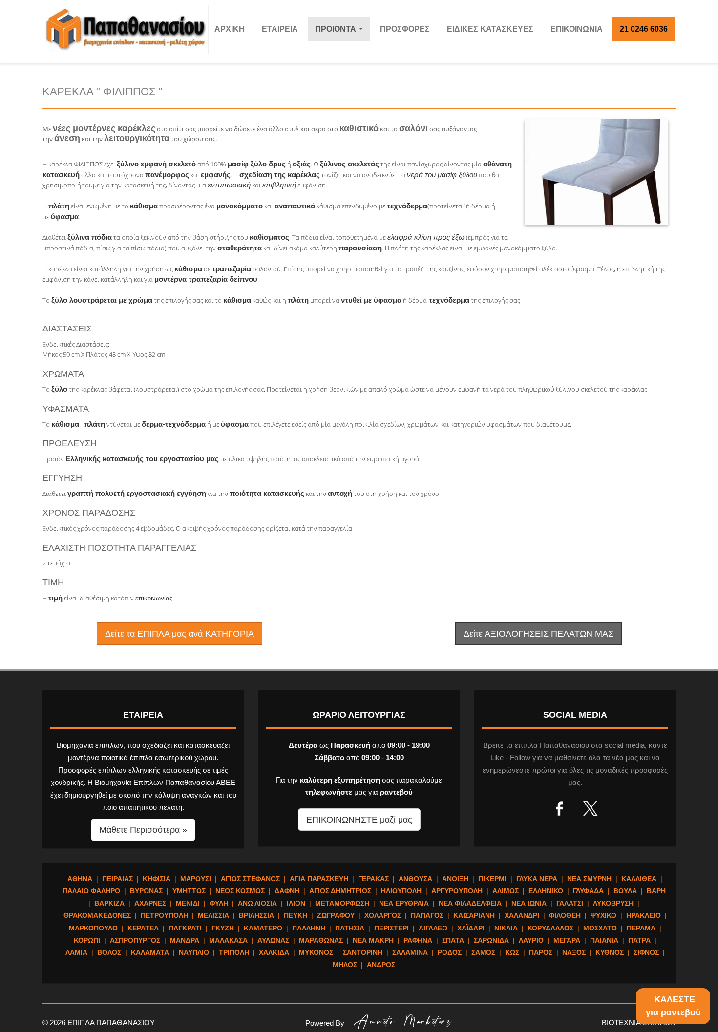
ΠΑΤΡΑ (639, 940)
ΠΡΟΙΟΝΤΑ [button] (341, 32)
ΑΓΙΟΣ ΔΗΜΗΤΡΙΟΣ (340, 891)
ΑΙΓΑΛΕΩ (433, 928)
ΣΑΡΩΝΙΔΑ (491, 940)
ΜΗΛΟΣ (345, 965)
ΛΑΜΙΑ (76, 952)
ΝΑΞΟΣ (574, 952)
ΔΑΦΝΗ (287, 891)
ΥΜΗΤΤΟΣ (189, 891)
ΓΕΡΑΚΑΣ (373, 879)
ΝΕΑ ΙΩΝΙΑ (529, 903)
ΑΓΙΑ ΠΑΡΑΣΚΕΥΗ (319, 879)
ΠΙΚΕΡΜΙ (492, 879)
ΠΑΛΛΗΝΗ (308, 928)
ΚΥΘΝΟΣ (609, 952)
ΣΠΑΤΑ (453, 940)
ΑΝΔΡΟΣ (381, 965)
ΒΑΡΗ (656, 891)
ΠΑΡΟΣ (540, 952)
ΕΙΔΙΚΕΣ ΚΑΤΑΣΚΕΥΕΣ (490, 29)
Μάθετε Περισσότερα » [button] (143, 830)
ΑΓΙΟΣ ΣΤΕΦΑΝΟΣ (250, 879)
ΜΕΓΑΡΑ (566, 940)
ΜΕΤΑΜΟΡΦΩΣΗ (342, 903)
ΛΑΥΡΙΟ (531, 940)
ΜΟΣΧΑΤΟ (600, 928)
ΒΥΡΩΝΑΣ (146, 891)
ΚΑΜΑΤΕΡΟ (263, 928)
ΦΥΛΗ (219, 903)
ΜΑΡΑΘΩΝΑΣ (321, 940)
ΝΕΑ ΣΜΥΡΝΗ (589, 879)
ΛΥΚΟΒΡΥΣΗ (613, 903)
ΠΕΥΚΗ (295, 915)
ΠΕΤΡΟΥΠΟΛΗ (164, 915)
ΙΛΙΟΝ (296, 903)
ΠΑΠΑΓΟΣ (427, 915)
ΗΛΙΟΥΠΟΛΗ (401, 891)
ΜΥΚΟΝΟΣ (316, 952)
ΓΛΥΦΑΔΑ (588, 891)
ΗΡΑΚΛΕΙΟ (643, 915)
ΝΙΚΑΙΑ (506, 928)
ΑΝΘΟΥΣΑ (415, 879)
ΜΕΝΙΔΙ (188, 903)
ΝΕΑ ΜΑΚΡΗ (373, 940)
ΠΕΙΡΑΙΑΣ (117, 879)
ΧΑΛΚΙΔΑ (274, 952)
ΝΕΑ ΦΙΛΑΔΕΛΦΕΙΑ (470, 903)
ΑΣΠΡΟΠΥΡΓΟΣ (135, 940)
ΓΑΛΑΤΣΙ (569, 903)
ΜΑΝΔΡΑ (184, 940)
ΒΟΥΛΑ (625, 891)
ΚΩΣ (512, 952)
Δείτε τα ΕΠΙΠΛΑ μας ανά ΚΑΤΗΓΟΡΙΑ (179, 634)
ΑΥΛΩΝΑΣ (273, 940)
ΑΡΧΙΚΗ (229, 29)
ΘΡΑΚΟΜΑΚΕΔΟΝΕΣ (97, 915)
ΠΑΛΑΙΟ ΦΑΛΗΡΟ (91, 891)
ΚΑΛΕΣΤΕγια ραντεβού (673, 1005)
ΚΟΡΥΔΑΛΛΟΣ (550, 928)
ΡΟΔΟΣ (450, 952)
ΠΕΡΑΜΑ (641, 928)
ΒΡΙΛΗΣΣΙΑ (256, 915)
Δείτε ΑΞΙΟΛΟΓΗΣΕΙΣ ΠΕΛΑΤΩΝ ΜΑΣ (538, 634)
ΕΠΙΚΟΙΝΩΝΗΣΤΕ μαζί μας (359, 820)
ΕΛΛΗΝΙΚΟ (545, 891)
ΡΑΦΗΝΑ (417, 940)
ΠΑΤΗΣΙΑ (349, 928)
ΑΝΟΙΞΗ (455, 879)
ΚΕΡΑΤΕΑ (143, 928)
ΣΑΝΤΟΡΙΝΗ (362, 952)
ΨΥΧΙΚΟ (603, 915)
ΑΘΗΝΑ (79, 879)
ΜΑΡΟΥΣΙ (195, 879)
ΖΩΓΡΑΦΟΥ (336, 915)
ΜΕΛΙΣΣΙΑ (213, 915)
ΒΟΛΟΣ (109, 952)
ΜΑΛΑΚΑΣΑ (228, 940)
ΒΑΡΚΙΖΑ (109, 903)
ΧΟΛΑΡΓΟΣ (382, 915)
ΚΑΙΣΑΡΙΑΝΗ (474, 915)
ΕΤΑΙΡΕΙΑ (280, 29)
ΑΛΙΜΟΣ (505, 891)
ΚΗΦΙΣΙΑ (156, 879)
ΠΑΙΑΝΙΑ (604, 940)
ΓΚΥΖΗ (222, 928)
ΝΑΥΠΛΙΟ (194, 952)
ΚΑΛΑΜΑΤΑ (150, 952)
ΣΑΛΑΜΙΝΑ (410, 952)
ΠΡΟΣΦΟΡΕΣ (405, 29)
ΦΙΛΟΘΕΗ (565, 915)
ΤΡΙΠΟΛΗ (234, 952)
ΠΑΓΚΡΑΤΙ (185, 928)
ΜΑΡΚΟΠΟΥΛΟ (93, 928)
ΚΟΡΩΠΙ (87, 940)
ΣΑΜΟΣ (483, 952)
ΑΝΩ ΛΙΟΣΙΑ (257, 903)
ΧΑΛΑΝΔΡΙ (522, 915)
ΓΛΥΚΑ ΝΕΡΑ (536, 879)
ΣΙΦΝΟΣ (646, 952)
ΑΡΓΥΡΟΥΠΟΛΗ (457, 891)
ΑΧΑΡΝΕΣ (150, 903)
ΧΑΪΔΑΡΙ (471, 928)
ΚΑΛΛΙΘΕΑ (638, 879)
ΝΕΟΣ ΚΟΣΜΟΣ (240, 891)
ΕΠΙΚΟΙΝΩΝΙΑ (576, 29)
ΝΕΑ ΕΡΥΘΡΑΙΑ (404, 903)
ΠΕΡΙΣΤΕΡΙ (391, 928)
